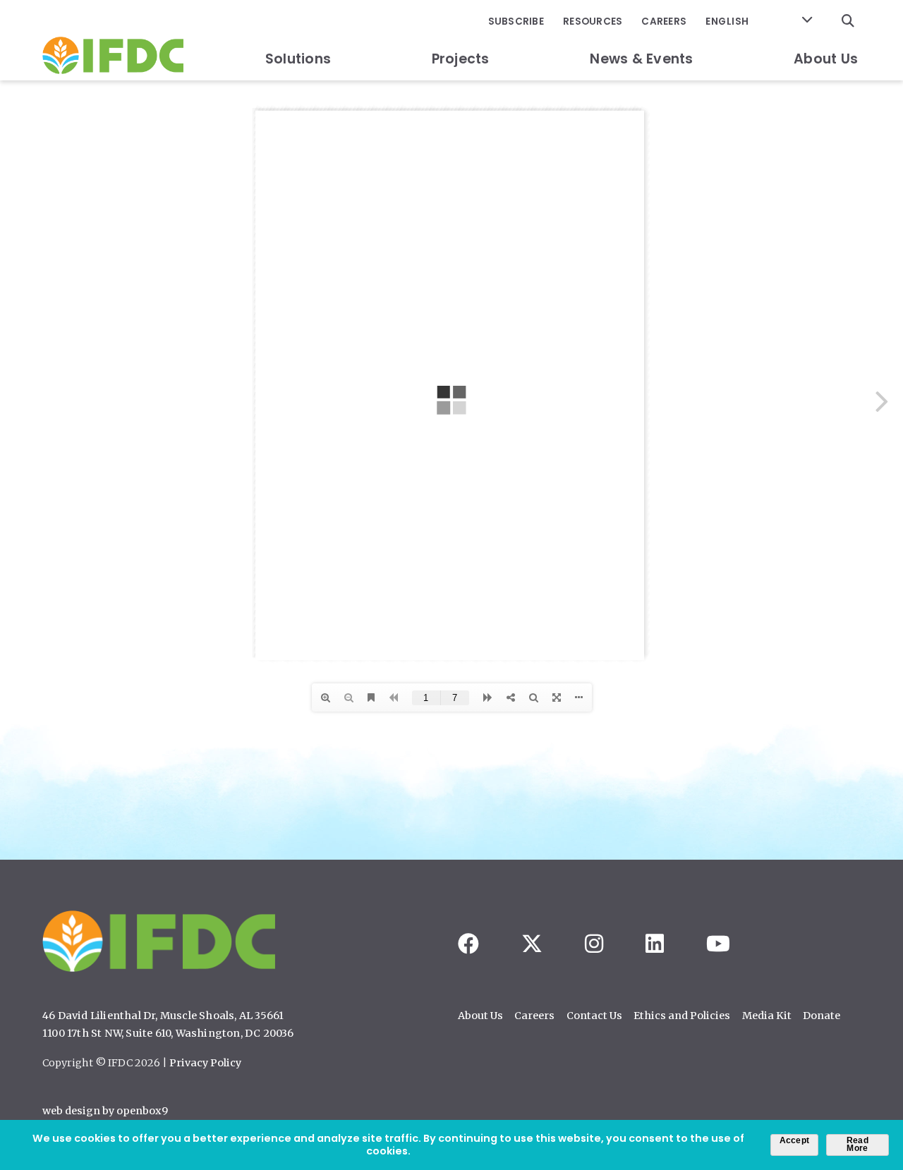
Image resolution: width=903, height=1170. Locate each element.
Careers (663, 21)
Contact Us (594, 1015)
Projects (461, 59)
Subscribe (516, 21)
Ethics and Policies (682, 1015)
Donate (821, 1015)
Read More (857, 1144)
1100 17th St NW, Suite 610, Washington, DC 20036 (168, 1033)
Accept (795, 1140)
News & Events (641, 59)
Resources (592, 21)
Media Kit (767, 1015)
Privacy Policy (205, 1062)
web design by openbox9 (105, 1110)
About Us (826, 59)
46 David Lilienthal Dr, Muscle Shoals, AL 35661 (163, 1015)
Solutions (298, 59)
